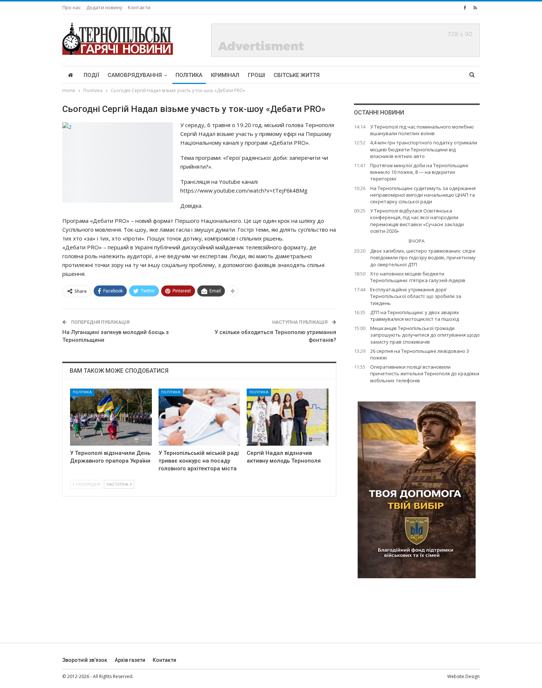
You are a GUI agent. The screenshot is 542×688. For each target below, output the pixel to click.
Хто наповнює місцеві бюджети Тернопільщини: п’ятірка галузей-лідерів (417, 277)
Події (91, 75)
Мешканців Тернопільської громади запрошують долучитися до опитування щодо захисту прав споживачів (425, 335)
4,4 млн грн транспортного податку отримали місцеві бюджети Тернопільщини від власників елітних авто (423, 149)
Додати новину (104, 7)
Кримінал (225, 75)
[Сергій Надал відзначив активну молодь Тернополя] (288, 417)
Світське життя (297, 75)
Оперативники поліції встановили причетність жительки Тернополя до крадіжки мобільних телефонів (424, 373)
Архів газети (130, 660)
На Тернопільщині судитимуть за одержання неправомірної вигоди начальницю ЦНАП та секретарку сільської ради (423, 195)
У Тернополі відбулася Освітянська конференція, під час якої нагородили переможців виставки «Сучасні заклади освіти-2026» (417, 220)
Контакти (139, 7)
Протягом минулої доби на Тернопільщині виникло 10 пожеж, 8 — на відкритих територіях (419, 172)
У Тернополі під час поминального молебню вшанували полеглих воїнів (422, 130)
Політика (189, 75)
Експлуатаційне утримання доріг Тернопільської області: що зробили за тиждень (415, 296)
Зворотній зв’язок (84, 660)
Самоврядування (135, 75)
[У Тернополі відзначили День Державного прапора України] (111, 417)
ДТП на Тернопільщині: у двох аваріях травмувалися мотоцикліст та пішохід (414, 315)
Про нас (71, 7)
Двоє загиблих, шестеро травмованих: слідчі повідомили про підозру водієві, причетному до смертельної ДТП (423, 257)
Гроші (256, 75)
